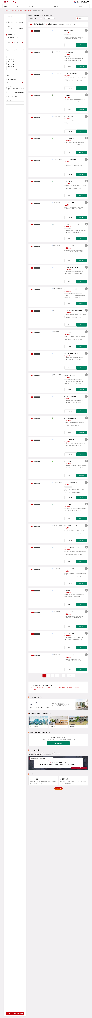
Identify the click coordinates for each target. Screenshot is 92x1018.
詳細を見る (70, 45)
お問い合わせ (81, 44)
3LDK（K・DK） (11, 64)
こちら (76, 24)
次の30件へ (70, 675)
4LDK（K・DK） (11, 66)
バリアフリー (44, 687)
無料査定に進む (58, 743)
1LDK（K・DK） (11, 59)
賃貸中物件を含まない (12, 96)
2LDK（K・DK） (11, 61)
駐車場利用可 (76, 687)
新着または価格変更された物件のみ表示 (16, 89)
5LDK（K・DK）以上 (12, 69)
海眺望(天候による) (35, 689)
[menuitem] (8, 6)
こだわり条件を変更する (15, 103)
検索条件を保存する (83, 18)
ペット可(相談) (58, 687)
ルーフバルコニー (69, 687)
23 (63, 675)
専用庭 (63, 687)
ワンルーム (10, 57)
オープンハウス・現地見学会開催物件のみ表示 (16, 93)
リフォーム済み (51, 687)
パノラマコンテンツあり (36, 687)
